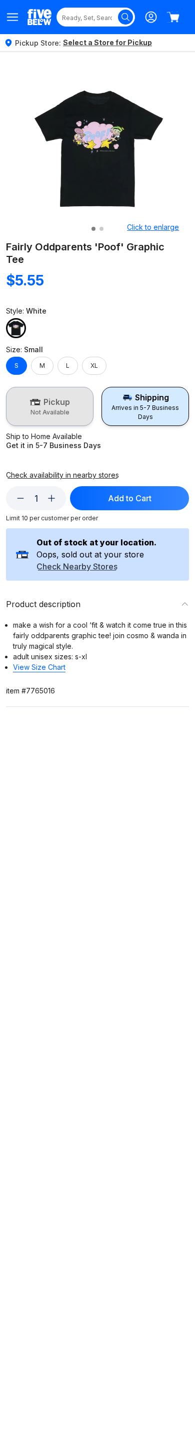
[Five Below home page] (40, 17)
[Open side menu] (13, 17)
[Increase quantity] (51, 498)
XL (94, 365)
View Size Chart (39, 667)
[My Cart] (173, 17)
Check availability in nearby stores (62, 475)
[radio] (50, 406)
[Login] (151, 17)
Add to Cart (130, 498)
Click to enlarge (153, 227)
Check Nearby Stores (77, 566)
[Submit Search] (125, 17)
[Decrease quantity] (21, 498)
